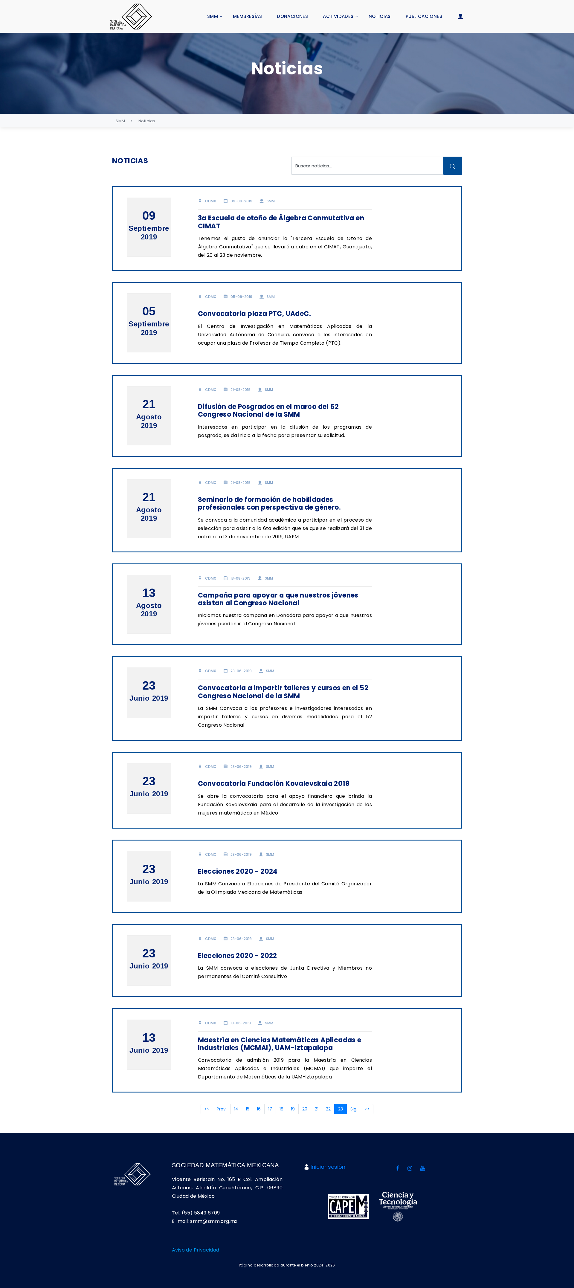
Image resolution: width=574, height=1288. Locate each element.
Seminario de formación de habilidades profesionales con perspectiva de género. (269, 503)
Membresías (247, 16)
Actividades (338, 16)
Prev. (222, 1109)
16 (259, 1109)
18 (281, 1109)
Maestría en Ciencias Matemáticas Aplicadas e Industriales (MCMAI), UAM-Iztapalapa (279, 1043)
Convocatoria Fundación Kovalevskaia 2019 (273, 783)
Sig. (353, 1109)
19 (293, 1109)
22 (328, 1109)
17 (270, 1109)
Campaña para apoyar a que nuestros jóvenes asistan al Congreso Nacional (278, 599)
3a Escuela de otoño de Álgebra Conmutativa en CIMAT (281, 221)
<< (206, 1109)
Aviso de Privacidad (195, 1249)
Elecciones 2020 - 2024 (238, 871)
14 (236, 1109)
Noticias (380, 16)
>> (367, 1109)
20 (304, 1109)
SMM (212, 16)
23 (342, 1109)
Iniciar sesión (328, 1167)
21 (316, 1109)
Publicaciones (424, 16)
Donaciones (292, 16)
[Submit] (452, 166)
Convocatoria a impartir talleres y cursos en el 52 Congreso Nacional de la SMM (283, 691)
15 (247, 1109)
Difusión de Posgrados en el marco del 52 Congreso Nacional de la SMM (268, 410)
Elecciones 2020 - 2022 (237, 955)
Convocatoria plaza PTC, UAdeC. (254, 313)
